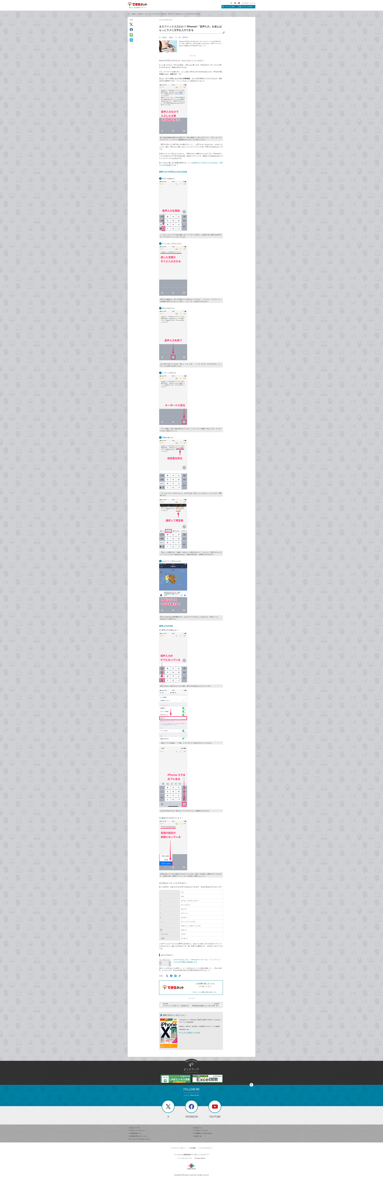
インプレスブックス (185, 1158)
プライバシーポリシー (179, 1148)
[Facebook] (235, 3)
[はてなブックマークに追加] (131, 40)
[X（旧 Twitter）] (231, 3)
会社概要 (193, 1148)
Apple (134, 14)
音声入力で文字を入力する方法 (205, 163)
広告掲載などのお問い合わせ (203, 1133)
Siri (179, 37)
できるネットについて (249, 3)
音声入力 (185, 37)
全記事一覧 (197, 1136)
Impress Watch (200, 1158)
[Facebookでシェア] (131, 29)
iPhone (140, 14)
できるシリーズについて (137, 1130)
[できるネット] (128, 14)
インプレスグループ (205, 1148)
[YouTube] (239, 3)
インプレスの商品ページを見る (190, 1032)
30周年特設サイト (136, 1133)
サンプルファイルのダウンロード (140, 1139)
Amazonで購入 (168, 1046)
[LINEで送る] (131, 34)
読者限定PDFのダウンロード (139, 1136)
